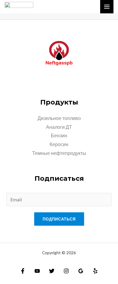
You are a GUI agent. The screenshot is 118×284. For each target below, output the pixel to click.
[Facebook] (22, 271)
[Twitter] (51, 271)
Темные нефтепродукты (59, 153)
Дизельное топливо (59, 118)
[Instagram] (66, 271)
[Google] (81, 271)
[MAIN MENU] (106, 6)
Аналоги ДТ (59, 127)
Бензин (59, 135)
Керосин (59, 144)
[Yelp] (95, 271)
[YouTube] (37, 271)
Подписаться (59, 219)
